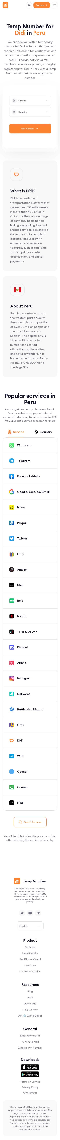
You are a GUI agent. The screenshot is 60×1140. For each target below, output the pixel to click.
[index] (5, 5)
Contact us (30, 1092)
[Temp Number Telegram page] (38, 913)
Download (30, 1003)
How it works (30, 953)
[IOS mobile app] (30, 1067)
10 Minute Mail (30, 1041)
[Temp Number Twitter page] (22, 913)
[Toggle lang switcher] (29, 5)
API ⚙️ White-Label (30, 1015)
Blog (30, 991)
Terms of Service (30, 1081)
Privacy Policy (30, 1087)
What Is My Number (30, 1047)
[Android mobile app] (30, 1074)
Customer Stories (30, 971)
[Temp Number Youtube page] (30, 913)
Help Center (30, 1009)
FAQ (30, 997)
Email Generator (30, 1035)
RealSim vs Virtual (30, 959)
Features (30, 947)
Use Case (30, 965)
